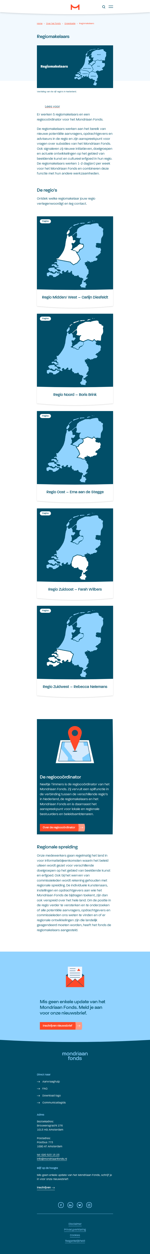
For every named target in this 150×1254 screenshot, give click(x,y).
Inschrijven (44, 1187)
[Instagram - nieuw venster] (89, 1205)
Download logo (51, 1095)
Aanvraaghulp (51, 1081)
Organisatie (69, 23)
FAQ (44, 1088)
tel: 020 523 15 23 (48, 1154)
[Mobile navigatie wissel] (111, 7)
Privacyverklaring (75, 1229)
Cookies (75, 1235)
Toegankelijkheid (75, 1241)
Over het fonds (53, 23)
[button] (103, 7)
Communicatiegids (54, 1102)
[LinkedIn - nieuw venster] (70, 1205)
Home (39, 23)
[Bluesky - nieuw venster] (79, 1205)
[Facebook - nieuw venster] (61, 1205)
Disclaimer (75, 1224)
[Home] (75, 7)
